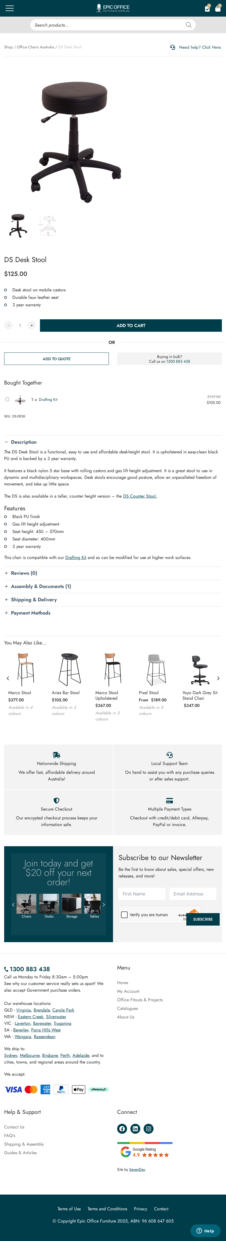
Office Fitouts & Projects (140, 1000)
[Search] (189, 24)
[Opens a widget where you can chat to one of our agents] (205, 1231)
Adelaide (80, 1055)
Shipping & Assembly (24, 1144)
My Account (128, 991)
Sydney (10, 1055)
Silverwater (56, 1016)
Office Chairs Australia (35, 47)
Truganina (62, 1023)
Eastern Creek (30, 1016)
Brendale (42, 1010)
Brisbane (50, 1055)
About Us (125, 1017)
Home (122, 982)
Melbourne (29, 1055)
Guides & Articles (20, 1152)
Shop (8, 47)
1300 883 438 (178, 361)
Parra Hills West (46, 1030)
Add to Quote (57, 359)
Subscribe (203, 919)
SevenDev (137, 1169)
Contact (161, 1209)
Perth (65, 1055)
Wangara (23, 1036)
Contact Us (14, 1127)
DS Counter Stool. (140, 496)
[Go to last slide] (8, 678)
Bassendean (44, 1036)
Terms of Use (69, 1209)
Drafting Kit (48, 399)
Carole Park (63, 1010)
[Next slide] (218, 678)
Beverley (20, 1030)
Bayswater (42, 1023)
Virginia (23, 1010)
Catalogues (127, 1008)
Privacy (140, 1209)
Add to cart (131, 325)
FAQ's (9, 1135)
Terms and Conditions (107, 1209)
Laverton (22, 1023)
